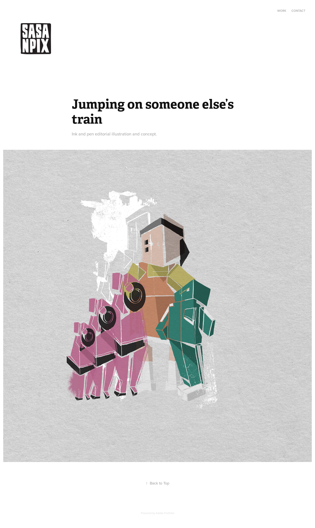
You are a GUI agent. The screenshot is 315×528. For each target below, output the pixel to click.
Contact (298, 11)
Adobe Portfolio (165, 513)
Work (281, 11)
